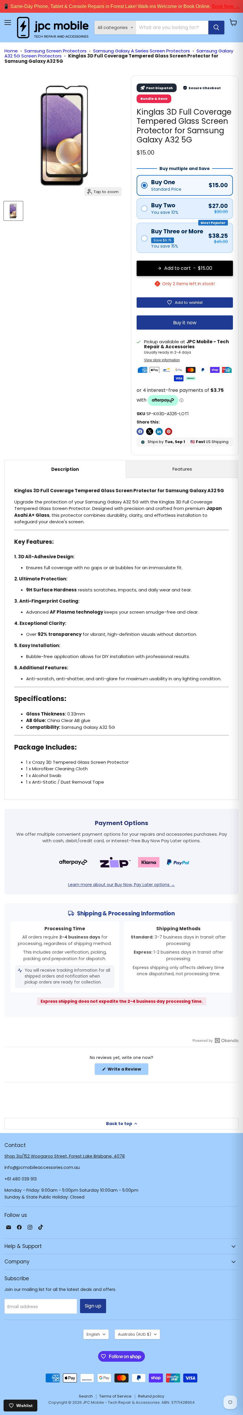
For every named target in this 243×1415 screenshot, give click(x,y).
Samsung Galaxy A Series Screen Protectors (141, 51)
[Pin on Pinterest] (168, 431)
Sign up (93, 1305)
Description (65, 469)
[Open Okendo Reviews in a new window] (216, 1040)
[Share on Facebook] (140, 431)
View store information (162, 360)
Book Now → (226, 6)
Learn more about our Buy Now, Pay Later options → (121, 885)
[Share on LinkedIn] (159, 431)
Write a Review (127, 1070)
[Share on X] (149, 431)
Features (182, 469)
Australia (134, 1334)
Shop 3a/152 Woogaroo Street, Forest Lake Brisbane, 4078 (64, 1156)
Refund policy (151, 1396)
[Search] (216, 27)
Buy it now (184, 322)
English (93, 1334)
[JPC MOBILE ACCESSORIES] (53, 27)
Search (86, 1396)
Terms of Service (115, 1396)
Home (11, 51)
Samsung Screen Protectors (55, 51)
